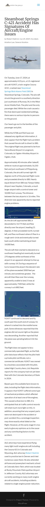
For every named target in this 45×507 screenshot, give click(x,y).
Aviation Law (9, 42)
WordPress (22, 503)
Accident (34, 39)
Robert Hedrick (13, 39)
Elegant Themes (22, 500)
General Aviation (21, 42)
